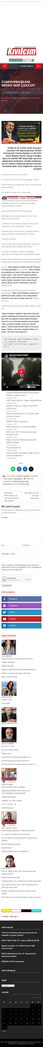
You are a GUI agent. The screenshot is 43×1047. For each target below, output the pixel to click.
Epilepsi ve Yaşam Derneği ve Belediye (16, 673)
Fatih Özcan (25, 93)
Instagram (13, 605)
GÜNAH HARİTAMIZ (9, 797)
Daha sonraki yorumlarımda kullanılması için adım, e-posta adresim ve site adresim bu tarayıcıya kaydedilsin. (21, 567)
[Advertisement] (21, 22)
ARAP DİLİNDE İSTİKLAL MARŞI (13, 787)
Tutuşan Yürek (7, 700)
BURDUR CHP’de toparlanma (17, 421)
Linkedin (12, 625)
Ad (3, 545)
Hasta (12, 484)
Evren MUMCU (7, 656)
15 (33, 1014)
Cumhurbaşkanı (18, 481)
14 (27, 1014)
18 (10, 1019)
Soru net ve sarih (8, 746)
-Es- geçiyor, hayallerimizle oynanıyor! (16, 834)
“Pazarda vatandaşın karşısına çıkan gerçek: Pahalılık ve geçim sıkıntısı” (20, 934)
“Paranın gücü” (7, 753)
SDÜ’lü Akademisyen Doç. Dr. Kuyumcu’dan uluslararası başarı (19, 955)
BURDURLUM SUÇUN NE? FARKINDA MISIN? (18, 831)
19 (16, 1019)
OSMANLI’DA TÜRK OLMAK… (12, 801)
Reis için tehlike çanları (10, 750)
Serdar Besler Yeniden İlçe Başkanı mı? (16, 757)
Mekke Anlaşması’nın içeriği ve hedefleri (21, 427)
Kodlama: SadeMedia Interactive (21, 1044)
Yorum (5, 518)
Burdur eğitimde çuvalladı (11, 844)
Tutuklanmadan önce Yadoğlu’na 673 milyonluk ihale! (21, 881)
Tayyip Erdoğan (22, 484)
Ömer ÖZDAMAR (8, 744)
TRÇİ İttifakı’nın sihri (13, 448)
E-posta (26, 545)
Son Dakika (8, 479)
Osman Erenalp (7, 784)
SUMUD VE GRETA (8, 662)
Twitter (12, 612)
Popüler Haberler (27, 66)
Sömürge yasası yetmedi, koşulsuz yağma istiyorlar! (21, 897)
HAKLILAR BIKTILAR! (9, 677)
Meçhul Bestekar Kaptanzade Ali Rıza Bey (17, 659)
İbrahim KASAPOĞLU (9, 723)
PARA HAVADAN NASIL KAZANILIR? (15, 851)
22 (33, 1019)
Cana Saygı (6, 703)
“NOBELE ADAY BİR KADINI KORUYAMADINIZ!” (19, 670)
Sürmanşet (18, 479)
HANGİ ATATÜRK (8, 666)
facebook (13, 599)
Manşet (27, 476)
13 (21, 1014)
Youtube (12, 619)
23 (39, 1019)
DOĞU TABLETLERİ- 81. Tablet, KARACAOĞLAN (23, 401)
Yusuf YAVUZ (6, 869)
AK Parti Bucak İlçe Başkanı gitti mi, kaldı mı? (18, 764)
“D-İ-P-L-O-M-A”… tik (9, 804)
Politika (34, 476)
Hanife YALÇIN (7, 697)
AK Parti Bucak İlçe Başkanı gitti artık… (16, 761)
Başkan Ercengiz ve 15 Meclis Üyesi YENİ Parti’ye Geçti (18, 947)
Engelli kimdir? (7, 848)
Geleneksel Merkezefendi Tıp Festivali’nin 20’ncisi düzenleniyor (11, 497)
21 (27, 1019)
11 (10, 1014)
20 (21, 1019)
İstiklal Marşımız (8, 808)
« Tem (4, 1031)
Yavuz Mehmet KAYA (9, 828)
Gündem (19, 476)
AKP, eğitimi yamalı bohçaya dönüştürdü (32, 495)
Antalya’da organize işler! (11, 877)
